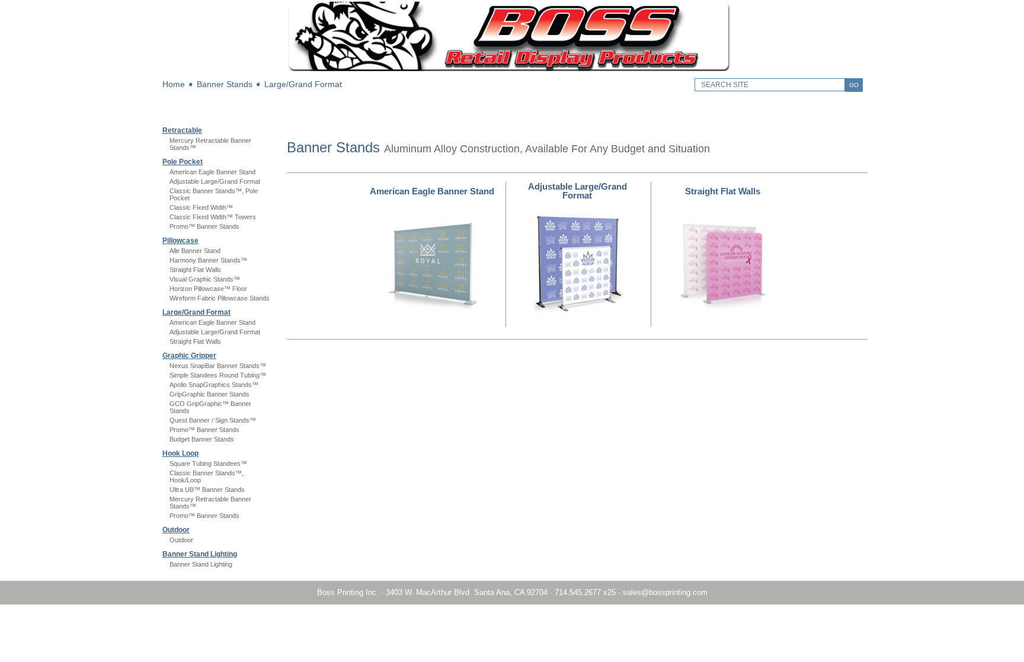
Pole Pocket (182, 162)
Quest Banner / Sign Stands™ (212, 420)
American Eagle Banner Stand (212, 171)
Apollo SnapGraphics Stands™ (213, 384)
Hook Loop (180, 453)
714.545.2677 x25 (585, 592)
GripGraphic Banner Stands (209, 394)
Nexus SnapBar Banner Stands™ (217, 365)
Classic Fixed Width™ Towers (212, 216)
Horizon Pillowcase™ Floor (208, 288)
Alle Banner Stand (194, 250)
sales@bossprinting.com (665, 592)
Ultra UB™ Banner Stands (207, 489)
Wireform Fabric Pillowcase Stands (219, 298)
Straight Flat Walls (195, 269)
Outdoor (176, 530)
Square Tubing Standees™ (208, 463)
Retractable (182, 130)
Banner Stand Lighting (199, 554)
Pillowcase (180, 240)
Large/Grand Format (303, 84)
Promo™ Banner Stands (204, 226)
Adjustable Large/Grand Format (214, 181)
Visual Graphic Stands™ (204, 279)
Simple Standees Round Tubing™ (217, 375)
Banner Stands (224, 84)
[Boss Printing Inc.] (512, 68)
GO (854, 85)
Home (173, 84)
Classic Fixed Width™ (201, 207)
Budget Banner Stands (201, 439)
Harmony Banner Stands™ (208, 260)
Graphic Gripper (189, 355)
